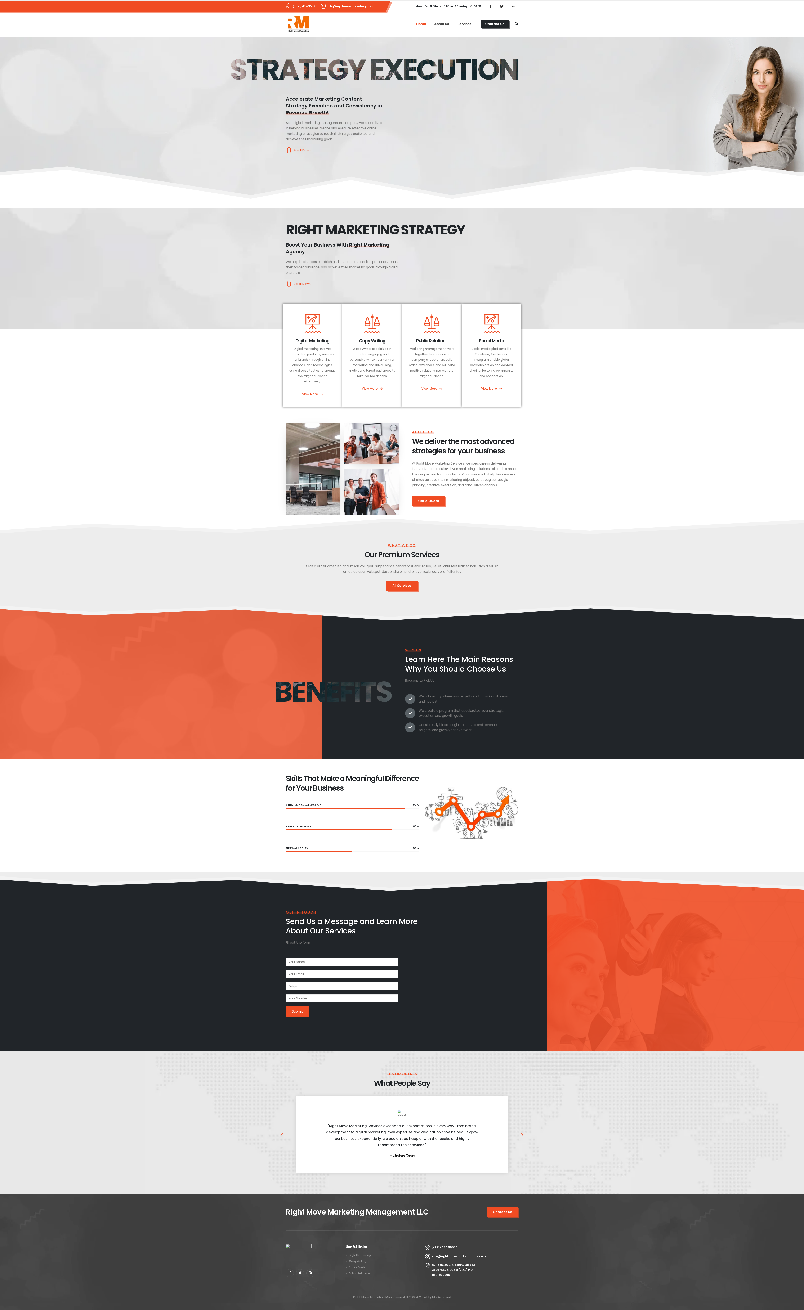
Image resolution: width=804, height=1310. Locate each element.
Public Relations (359, 1273)
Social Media (358, 1267)
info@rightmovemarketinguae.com (352, 6)
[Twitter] (502, 6)
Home (421, 24)
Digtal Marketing (360, 1255)
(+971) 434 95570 (305, 6)
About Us (441, 24)
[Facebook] (490, 6)
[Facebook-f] (290, 1273)
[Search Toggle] (516, 24)
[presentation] (286, 1134)
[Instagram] (513, 6)
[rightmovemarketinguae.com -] (298, 24)
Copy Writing (357, 1261)
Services (464, 24)
